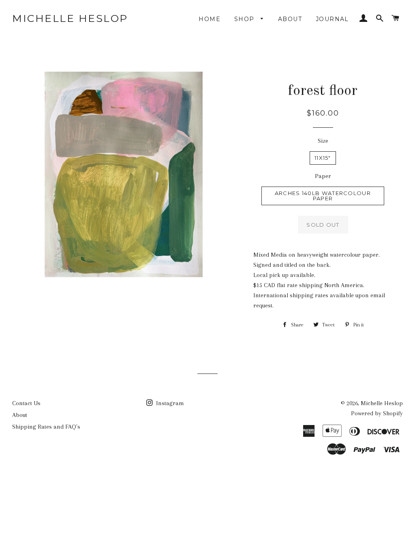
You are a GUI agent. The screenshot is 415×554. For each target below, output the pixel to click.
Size (323, 140)
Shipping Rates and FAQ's (46, 426)
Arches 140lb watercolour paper (323, 196)
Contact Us (26, 403)
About (290, 19)
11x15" (322, 158)
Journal (332, 19)
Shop (245, 19)
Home (209, 19)
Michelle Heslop (70, 18)
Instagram (169, 403)
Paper (323, 176)
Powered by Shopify (377, 413)
